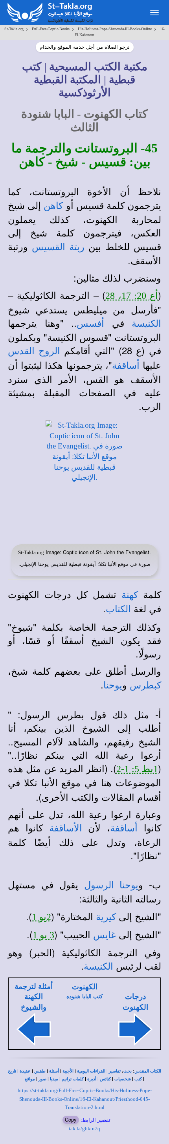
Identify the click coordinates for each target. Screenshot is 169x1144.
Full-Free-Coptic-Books (51, 29)
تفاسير (115, 1071)
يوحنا (112, 685)
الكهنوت (84, 987)
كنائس (105, 1079)
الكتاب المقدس (147, 1071)
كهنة (129, 595)
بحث (127, 1071)
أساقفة (126, 366)
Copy (71, 1119)
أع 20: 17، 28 (131, 296)
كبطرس (145, 685)
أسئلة (54, 1071)
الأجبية (67, 1071)
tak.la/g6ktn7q (84, 1128)
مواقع (30, 1079)
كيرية (106, 917)
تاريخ (12, 1071)
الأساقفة (65, 828)
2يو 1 (41, 917)
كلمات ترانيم (73, 1079)
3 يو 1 (43, 935)
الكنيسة (146, 323)
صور (42, 1079)
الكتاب (118, 609)
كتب (138, 1079)
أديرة (91, 1079)
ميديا (54, 1079)
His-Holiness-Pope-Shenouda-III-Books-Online (115, 29)
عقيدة (25, 1071)
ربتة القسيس (58, 247)
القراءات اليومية (91, 1071)
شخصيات (122, 1079)
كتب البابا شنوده (84, 996)
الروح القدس (34, 351)
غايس (104, 935)
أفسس (90, 323)
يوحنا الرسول (111, 885)
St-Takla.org (14, 29)
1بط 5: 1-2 (137, 769)
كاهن (53, 206)
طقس (40, 1071)
